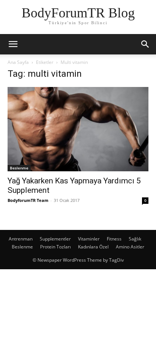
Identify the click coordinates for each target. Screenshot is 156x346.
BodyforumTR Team (28, 200)
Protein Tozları (55, 247)
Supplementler (55, 239)
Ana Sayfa (18, 62)
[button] (13, 44)
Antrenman (21, 239)
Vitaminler (89, 239)
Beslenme (19, 168)
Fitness (114, 239)
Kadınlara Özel (93, 247)
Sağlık (135, 239)
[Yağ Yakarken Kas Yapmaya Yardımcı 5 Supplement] (78, 129)
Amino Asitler (130, 247)
